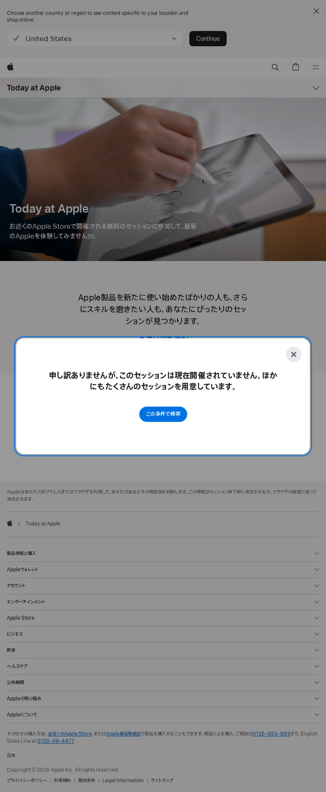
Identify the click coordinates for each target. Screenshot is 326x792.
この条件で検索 (163, 414)
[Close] (293, 354)
